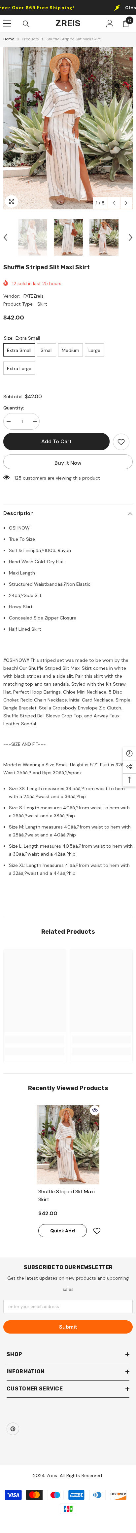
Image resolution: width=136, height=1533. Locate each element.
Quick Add (62, 1231)
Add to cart (56, 441)
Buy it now (68, 462)
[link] (34, 1039)
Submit (68, 1326)
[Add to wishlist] (121, 442)
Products (30, 39)
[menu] (7, 23)
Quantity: (13, 408)
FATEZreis (33, 296)
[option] (68, 128)
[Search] (26, 24)
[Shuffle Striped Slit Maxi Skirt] (68, 1144)
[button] (114, 203)
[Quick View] (95, 1110)
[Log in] (110, 23)
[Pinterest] (13, 1429)
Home (8, 39)
